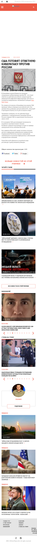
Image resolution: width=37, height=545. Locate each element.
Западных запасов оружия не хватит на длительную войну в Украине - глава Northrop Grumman (18, 478)
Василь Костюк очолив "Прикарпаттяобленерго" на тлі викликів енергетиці (20, 328)
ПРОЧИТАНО (6, 524)
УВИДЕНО (21, 523)
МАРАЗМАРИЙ (6, 526)
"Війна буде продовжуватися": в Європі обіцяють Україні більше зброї (15, 442)
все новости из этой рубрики (18, 286)
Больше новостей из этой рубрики (18, 162)
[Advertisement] (18, 30)
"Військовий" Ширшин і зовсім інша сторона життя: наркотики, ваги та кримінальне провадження (17, 240)
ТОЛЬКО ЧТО (6, 521)
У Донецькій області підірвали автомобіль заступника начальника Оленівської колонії (18, 277)
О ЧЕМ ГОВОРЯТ (7, 523)
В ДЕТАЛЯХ (21, 521)
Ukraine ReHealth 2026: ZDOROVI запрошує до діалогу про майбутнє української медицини (18, 201)
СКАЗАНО (21, 524)
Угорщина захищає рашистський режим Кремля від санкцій (21, 373)
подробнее (18, 406)
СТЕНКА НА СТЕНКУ (23, 526)
